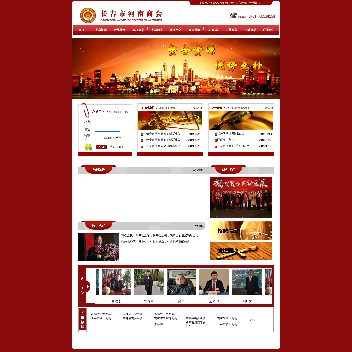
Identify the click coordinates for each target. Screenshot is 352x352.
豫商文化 (175, 30)
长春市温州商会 (101, 318)
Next (274, 68)
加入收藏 (241, 2)
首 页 (82, 30)
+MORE (197, 107)
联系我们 (269, 30)
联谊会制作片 (225, 139)
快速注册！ (117, 146)
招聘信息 (250, 30)
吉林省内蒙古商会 (165, 318)
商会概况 (101, 30)
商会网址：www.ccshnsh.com (216, 2)
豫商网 (158, 324)
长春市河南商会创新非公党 (163, 145)
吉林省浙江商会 (227, 318)
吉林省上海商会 (164, 314)
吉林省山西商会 (196, 318)
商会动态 (157, 30)
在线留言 (231, 30)
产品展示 (119, 30)
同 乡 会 (213, 30)
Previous (78, 68)
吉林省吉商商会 (133, 318)
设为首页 (255, 2)
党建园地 (194, 30)
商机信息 (138, 30)
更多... (254, 319)
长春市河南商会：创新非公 (163, 133)
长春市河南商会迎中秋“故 (233, 145)
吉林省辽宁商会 (133, 314)
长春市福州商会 (227, 324)
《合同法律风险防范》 (231, 133)
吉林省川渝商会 (101, 314)
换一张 (117, 137)
